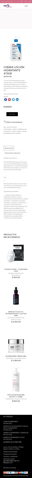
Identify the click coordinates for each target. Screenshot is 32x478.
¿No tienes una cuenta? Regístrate (6, 1)
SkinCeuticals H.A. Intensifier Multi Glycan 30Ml (16, 313)
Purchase (12, 114)
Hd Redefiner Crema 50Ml (16, 356)
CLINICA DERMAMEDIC (10, 421)
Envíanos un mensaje (9, 468)
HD (15, 358)
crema (24, 131)
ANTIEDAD (10, 317)
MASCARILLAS (16, 275)
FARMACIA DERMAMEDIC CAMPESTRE (15, 433)
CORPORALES (9, 399)
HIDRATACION (22, 129)
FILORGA (11, 273)
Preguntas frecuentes (10, 454)
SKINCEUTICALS (16, 319)
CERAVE (14, 129)
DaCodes (25, 475)
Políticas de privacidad (10, 452)
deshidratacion (9, 133)
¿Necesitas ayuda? (9, 459)
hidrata (18, 133)
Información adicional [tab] (12, 153)
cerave (19, 131)
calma (13, 131)
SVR (25, 399)
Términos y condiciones (10, 456)
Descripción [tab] (9, 148)
